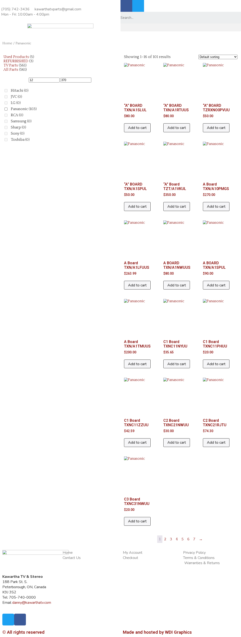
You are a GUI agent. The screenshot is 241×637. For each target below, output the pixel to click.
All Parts (11, 69)
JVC (16, 97)
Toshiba (20, 139)
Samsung (21, 121)
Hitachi (19, 90)
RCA (17, 115)
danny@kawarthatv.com (31, 602)
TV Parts (11, 65)
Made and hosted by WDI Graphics (157, 632)
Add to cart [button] (137, 127)
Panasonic (24, 109)
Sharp (18, 127)
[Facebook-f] (126, 6)
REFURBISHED (16, 61)
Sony (17, 133)
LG (16, 103)
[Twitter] (138, 6)
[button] (180, 27)
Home (7, 43)
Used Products (16, 57)
